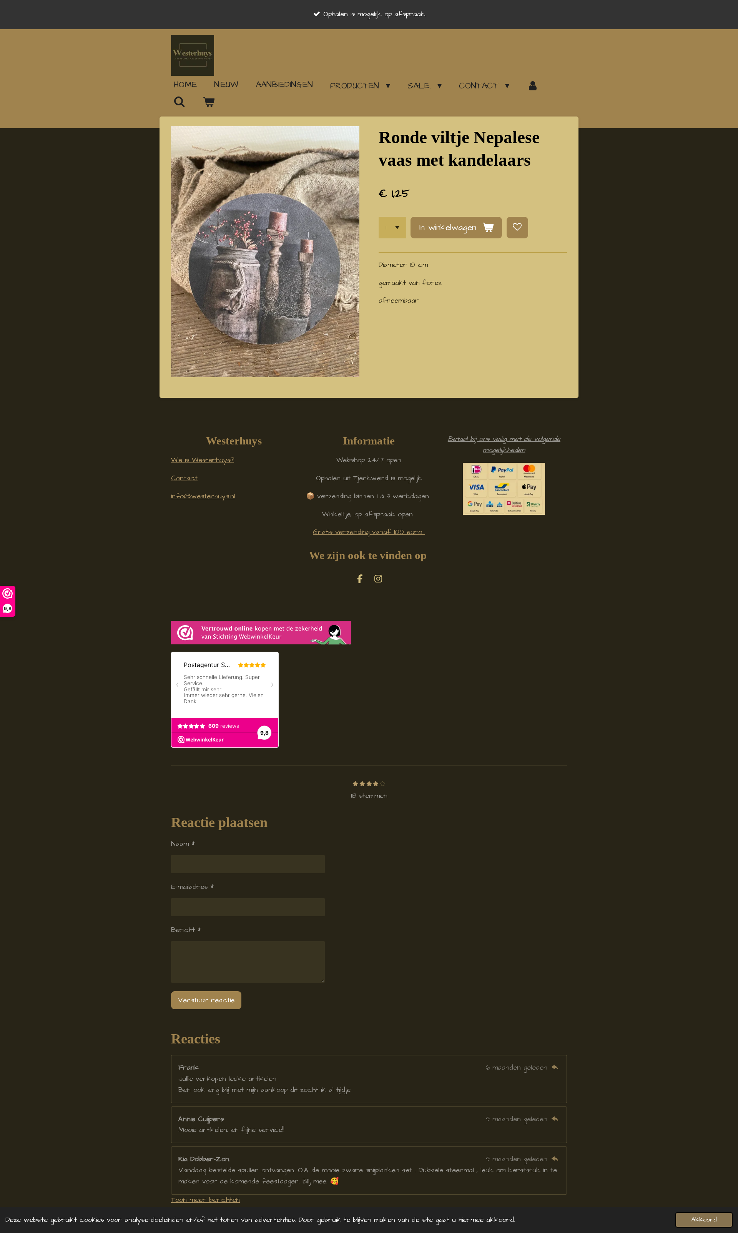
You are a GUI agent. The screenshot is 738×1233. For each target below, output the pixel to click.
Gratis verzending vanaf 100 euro (369, 532)
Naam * (183, 844)
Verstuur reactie (206, 1000)
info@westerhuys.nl (203, 496)
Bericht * (186, 930)
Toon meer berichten (205, 1200)
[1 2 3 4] (392, 227)
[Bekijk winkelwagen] (209, 102)
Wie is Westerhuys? (202, 460)
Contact (184, 478)
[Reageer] (555, 1067)
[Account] (532, 86)
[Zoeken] (179, 102)
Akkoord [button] (703, 1219)
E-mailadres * (192, 887)
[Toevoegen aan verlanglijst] (517, 227)
